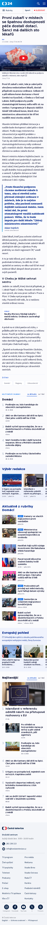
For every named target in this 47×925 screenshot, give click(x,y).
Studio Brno (30, 867)
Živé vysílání (7, 862)
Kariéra (28, 883)
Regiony (19, 383)
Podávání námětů (32, 888)
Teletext (6, 872)
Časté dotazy (30, 893)
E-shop (5, 888)
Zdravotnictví (32, 383)
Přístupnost (33, 920)
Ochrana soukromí (18, 920)
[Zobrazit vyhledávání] (38, 3)
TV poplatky (7, 867)
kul (3, 39)
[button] (23, 58)
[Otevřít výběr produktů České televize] (44, 3)
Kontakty (29, 898)
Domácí (7, 383)
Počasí (5, 883)
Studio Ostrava (31, 872)
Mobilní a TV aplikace (11, 893)
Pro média (29, 857)
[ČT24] (7, 3)
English (5, 920)
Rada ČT (28, 878)
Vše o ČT (6, 898)
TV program (7, 857)
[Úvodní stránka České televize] (13, 828)
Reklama (29, 862)
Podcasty (6, 878)
